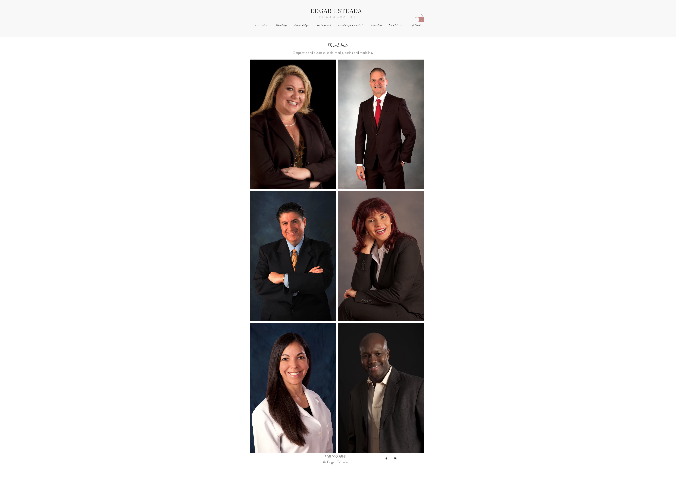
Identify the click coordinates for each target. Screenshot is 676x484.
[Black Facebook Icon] (386, 459)
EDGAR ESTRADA (336, 10)
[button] (421, 18)
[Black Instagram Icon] (395, 459)
